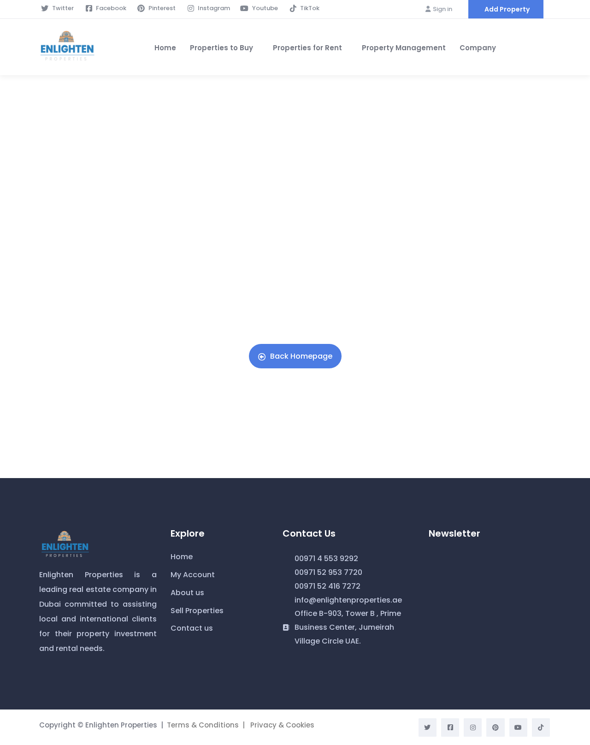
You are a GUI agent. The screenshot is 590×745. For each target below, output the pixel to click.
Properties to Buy (221, 48)
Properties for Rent (307, 48)
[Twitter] (428, 727)
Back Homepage (301, 356)
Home (165, 48)
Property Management (404, 48)
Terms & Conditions (203, 725)
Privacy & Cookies (282, 725)
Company (478, 48)
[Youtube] (518, 727)
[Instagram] (473, 727)
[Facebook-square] (450, 727)
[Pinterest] (495, 727)
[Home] (67, 47)
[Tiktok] (541, 727)
